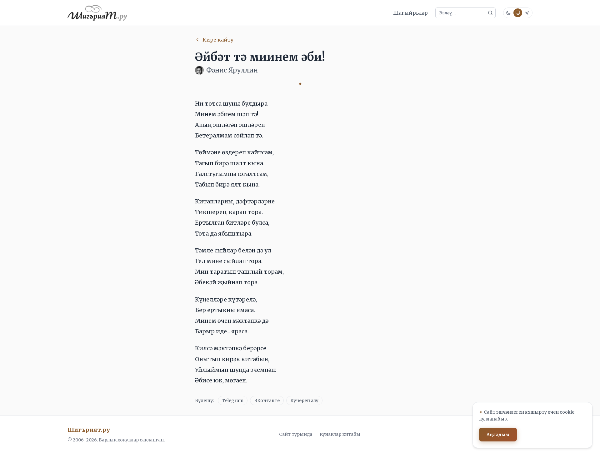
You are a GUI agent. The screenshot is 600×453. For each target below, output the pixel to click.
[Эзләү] (490, 12)
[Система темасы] (517, 12)
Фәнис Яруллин (232, 70)
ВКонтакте (267, 400)
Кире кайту (217, 40)
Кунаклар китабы (340, 434)
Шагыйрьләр (410, 13)
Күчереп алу (304, 400)
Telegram (232, 400)
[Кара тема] (508, 12)
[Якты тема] (527, 12)
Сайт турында (295, 434)
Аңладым (498, 434)
